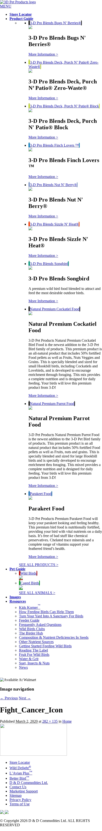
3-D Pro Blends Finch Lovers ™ (54, 145)
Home (67, 721)
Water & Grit (28, 659)
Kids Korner (29, 607)
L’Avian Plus (20, 773)
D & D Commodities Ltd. (28, 783)
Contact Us (17, 787)
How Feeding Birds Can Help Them (46, 612)
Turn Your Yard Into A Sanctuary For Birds (51, 616)
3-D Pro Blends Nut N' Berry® (53, 185)
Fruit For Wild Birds (34, 655)
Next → (25, 698)
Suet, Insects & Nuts (34, 663)
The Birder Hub (31, 633)
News (23, 667)
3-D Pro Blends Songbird (49, 264)
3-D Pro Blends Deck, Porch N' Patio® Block (64, 106)
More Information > (43, 54)
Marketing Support (23, 791)
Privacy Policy (20, 800)
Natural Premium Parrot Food (52, 404)
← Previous (9, 698)
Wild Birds (28, 573)
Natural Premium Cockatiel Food (54, 309)
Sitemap (15, 795)
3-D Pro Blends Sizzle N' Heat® (54, 224)
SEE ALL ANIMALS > (37, 593)
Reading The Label (33, 650)
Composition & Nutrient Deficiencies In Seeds (53, 637)
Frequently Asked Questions (40, 625)
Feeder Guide (29, 620)
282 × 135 (50, 721)
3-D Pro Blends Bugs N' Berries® (55, 23)
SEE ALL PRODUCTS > (38, 565)
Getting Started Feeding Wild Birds (45, 646)
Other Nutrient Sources (36, 642)
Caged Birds (29, 583)
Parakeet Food (40, 494)
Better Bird (19, 778)
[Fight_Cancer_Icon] (33, 754)
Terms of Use (19, 804)
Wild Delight (20, 768)
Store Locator (19, 762)
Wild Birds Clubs (32, 629)
